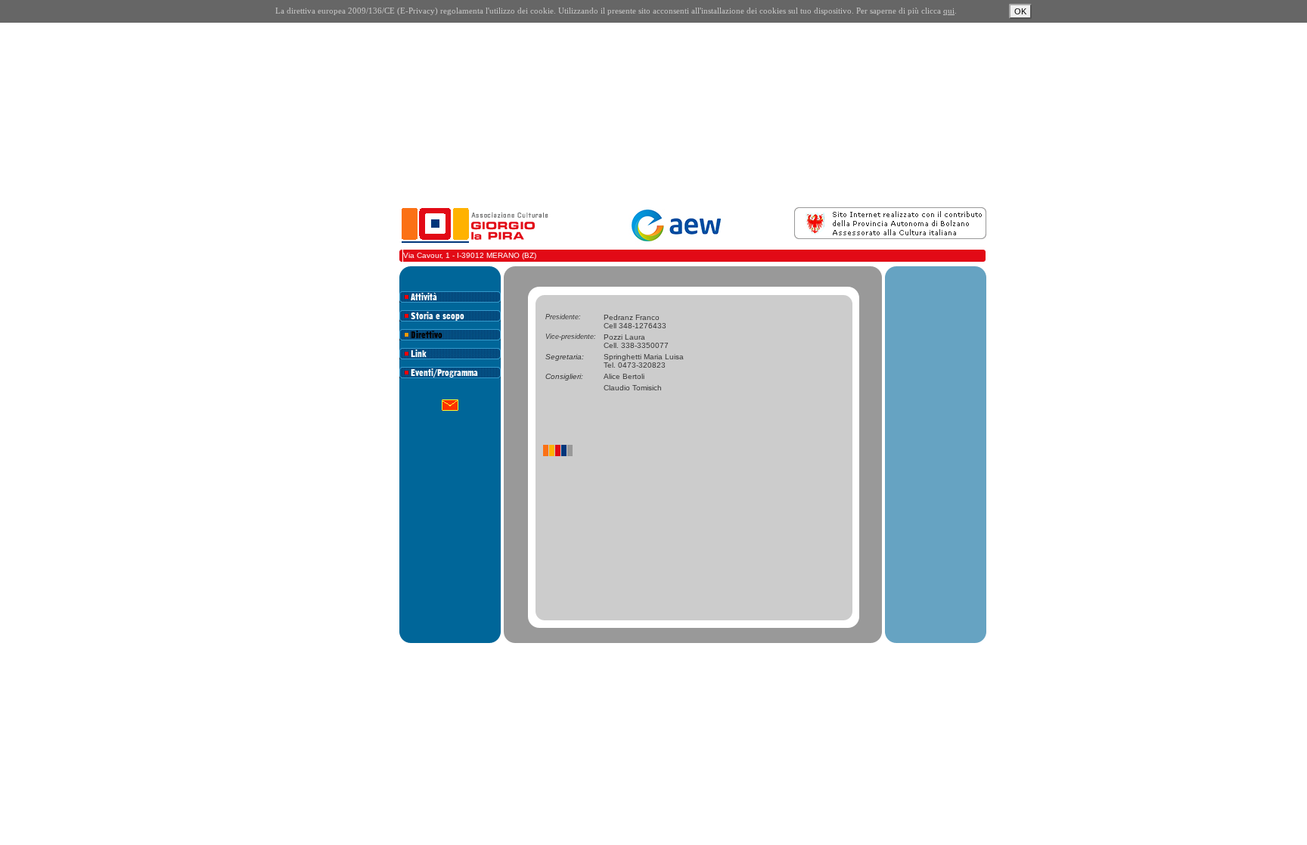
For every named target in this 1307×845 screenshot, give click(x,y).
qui (949, 10)
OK (1020, 11)
